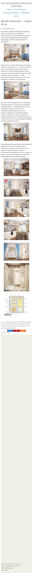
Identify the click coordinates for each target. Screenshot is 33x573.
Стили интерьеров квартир (23, 325)
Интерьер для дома (19, 9)
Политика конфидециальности (7, 567)
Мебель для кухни (23, 323)
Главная (9, 9)
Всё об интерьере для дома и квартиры (16, 5)
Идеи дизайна (25, 13)
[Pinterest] (16, 331)
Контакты (3, 565)
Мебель (16, 16)
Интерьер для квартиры (11, 13)
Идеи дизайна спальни (13, 323)
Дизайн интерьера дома (11, 321)
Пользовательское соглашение (12, 565)
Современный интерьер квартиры (8, 328)
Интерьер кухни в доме (12, 325)
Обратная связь (4, 569)
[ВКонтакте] (10, 331)
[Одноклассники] (23, 331)
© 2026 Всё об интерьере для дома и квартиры (11, 563)
